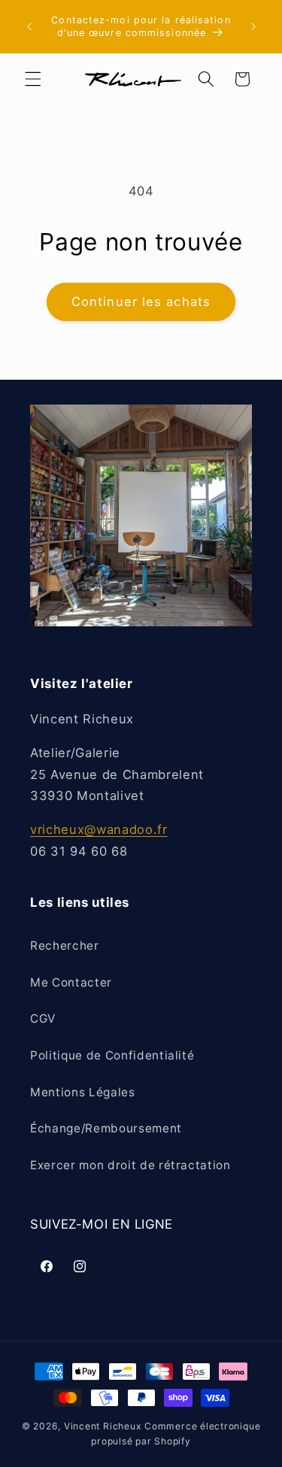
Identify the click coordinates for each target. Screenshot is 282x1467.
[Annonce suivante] (253, 27)
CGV (43, 1018)
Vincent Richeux (103, 1426)
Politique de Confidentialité (112, 1055)
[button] (33, 79)
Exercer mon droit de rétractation (130, 1165)
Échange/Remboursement (106, 1128)
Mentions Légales (82, 1092)
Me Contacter (71, 982)
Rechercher (64, 945)
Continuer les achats (141, 301)
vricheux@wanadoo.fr (99, 829)
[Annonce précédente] (29, 27)
